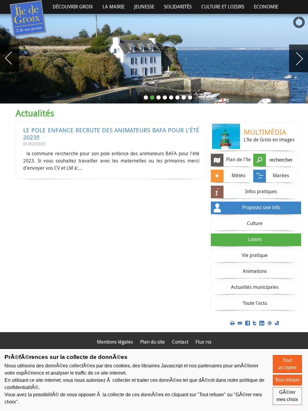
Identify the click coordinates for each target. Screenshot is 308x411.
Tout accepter (287, 364)
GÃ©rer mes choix (287, 396)
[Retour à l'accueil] (28, 18)
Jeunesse (144, 6)
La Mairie (114, 6)
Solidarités (178, 6)
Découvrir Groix (73, 6)
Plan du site (152, 341)
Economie (266, 6)
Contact (180, 341)
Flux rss (203, 341)
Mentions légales (115, 341)
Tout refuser (287, 379)
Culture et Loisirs (222, 6)
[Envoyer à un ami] (240, 322)
